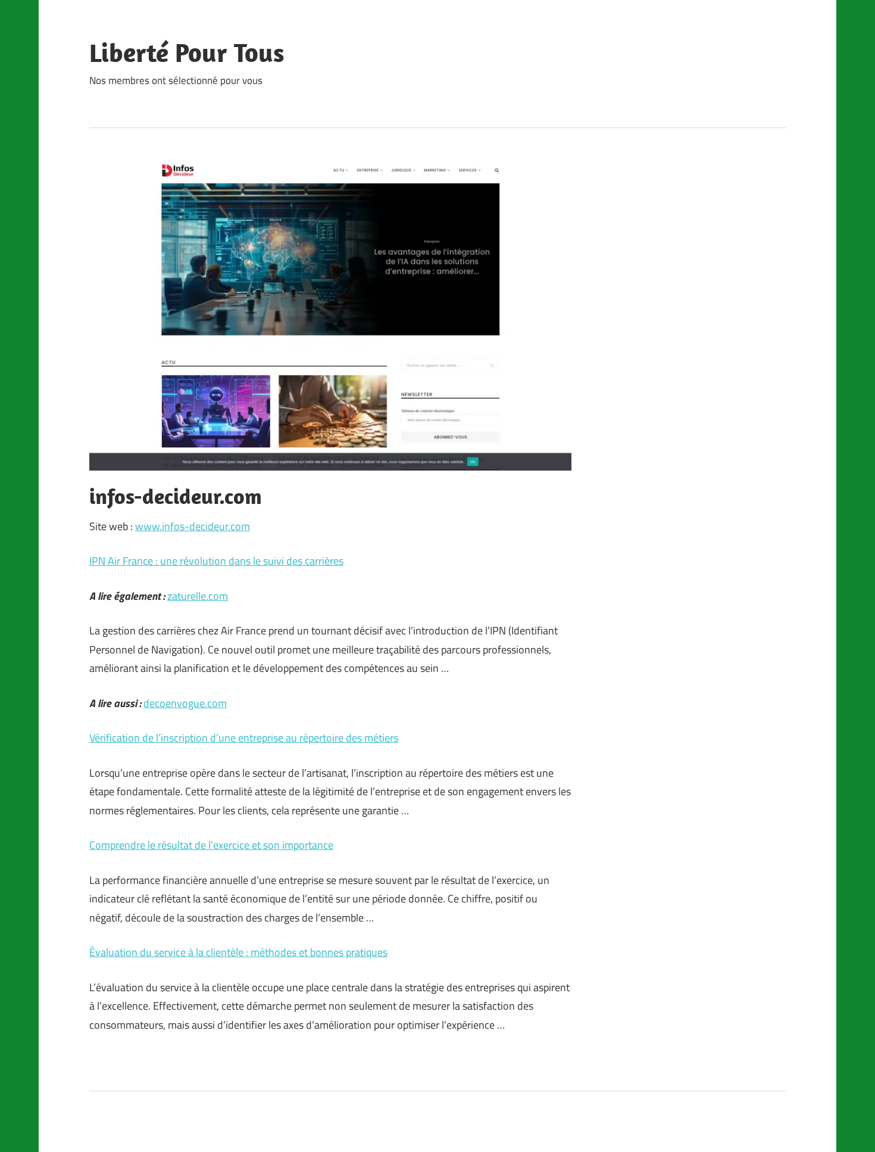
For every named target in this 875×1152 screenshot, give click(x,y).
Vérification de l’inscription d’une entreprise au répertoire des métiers (243, 738)
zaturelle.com (197, 596)
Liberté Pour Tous (187, 52)
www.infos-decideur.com (192, 526)
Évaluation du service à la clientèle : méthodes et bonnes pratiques (238, 952)
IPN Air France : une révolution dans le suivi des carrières (216, 561)
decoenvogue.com (185, 703)
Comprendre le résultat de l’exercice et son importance (211, 845)
